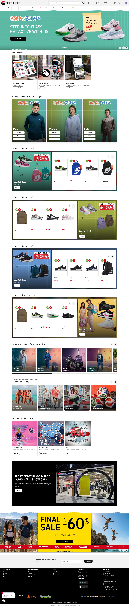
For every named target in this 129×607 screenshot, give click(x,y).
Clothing (90, 136)
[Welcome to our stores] (64, 30)
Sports (27, 7)
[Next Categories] (115, 344)
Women (15, 7)
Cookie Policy (74, 602)
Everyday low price (32, 578)
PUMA (55, 277)
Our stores (5, 573)
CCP (54, 573)
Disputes (55, 571)
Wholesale (5, 574)
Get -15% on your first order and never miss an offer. (48, 560)
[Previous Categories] (111, 344)
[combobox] (67, 2)
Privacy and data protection (57, 602)
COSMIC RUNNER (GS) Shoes (60, 181)
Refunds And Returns (33, 574)
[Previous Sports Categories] (111, 382)
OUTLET (47, 7)
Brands (33, 7)
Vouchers (30, 576)
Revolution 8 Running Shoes (67, 327)
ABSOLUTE (67, 7)
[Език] (126, 3)
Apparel (20, 136)
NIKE (55, 178)
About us (5, 571)
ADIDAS (16, 227)
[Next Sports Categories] (115, 382)
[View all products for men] (29, 120)
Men (9, 7)
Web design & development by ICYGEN (72, 605)
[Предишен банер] (123, 47)
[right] (112, 157)
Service (4, 576)
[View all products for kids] (100, 120)
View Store (18, 490)
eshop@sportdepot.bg (110, 581)
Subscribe (88, 561)
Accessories (19, 139)
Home (3, 7)
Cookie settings (56, 574)
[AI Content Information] (114, 300)
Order (29, 571)
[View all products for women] (64, 120)
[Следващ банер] (126, 47)
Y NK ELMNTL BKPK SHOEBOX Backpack (106, 181)
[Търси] (83, 3)
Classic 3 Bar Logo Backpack (20, 230)
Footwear (20, 133)
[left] (108, 157)
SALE (40, 7)
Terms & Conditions (67, 602)
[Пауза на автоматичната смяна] (120, 47)
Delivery (30, 573)
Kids (21, 7)
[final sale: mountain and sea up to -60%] (64, 532)
